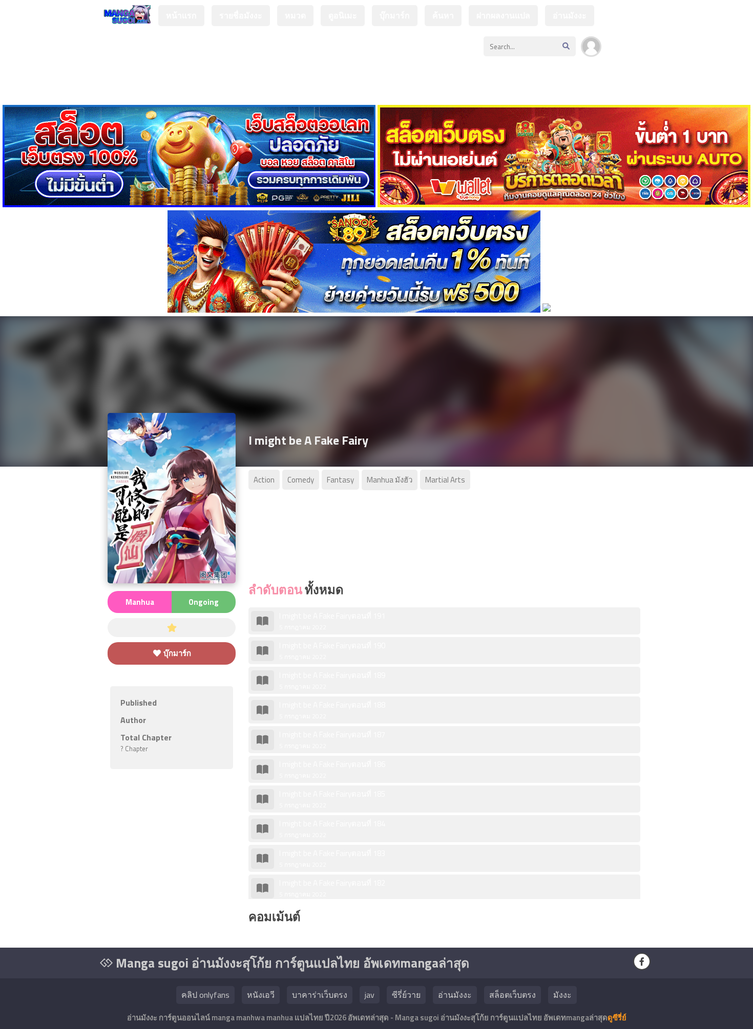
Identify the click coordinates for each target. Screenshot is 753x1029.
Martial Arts (445, 480)
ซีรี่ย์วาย (406, 995)
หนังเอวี (261, 995)
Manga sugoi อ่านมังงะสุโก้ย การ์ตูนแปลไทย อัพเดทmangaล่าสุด (291, 963)
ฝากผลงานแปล (503, 15)
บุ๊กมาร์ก (395, 15)
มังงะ (562, 995)
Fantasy (340, 480)
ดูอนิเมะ (342, 15)
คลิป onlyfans (205, 995)
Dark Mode (633, 52)
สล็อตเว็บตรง (512, 995)
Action (264, 480)
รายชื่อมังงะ (240, 15)
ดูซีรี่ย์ (617, 1017)
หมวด (295, 15)
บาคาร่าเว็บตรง (319, 995)
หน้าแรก (181, 15)
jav (369, 995)
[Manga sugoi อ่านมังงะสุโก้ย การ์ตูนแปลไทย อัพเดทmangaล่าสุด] (125, 19)
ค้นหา (443, 15)
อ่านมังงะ (570, 15)
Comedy (300, 480)
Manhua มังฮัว (389, 480)
